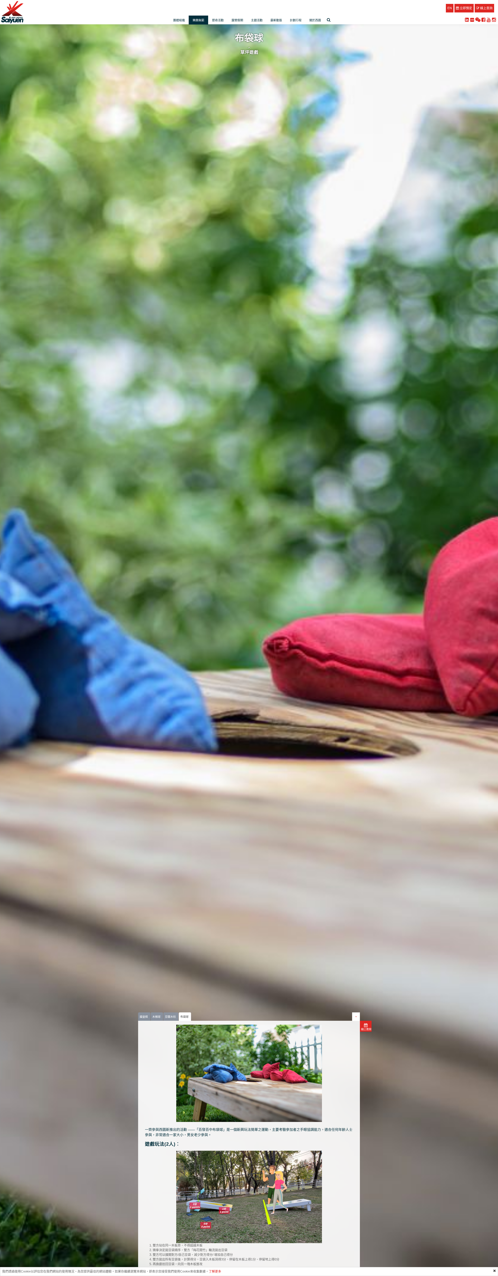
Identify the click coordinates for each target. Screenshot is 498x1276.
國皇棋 (144, 1017)
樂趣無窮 (198, 20)
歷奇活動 (218, 20)
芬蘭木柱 (170, 1017)
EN (449, 8)
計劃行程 (296, 20)
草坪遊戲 (249, 52)
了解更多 (215, 1271)
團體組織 (179, 20)
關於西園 (315, 20)
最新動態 (276, 20)
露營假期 (237, 20)
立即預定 (465, 8)
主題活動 (257, 20)
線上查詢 (486, 8)
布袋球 (184, 1017)
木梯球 (156, 1017)
